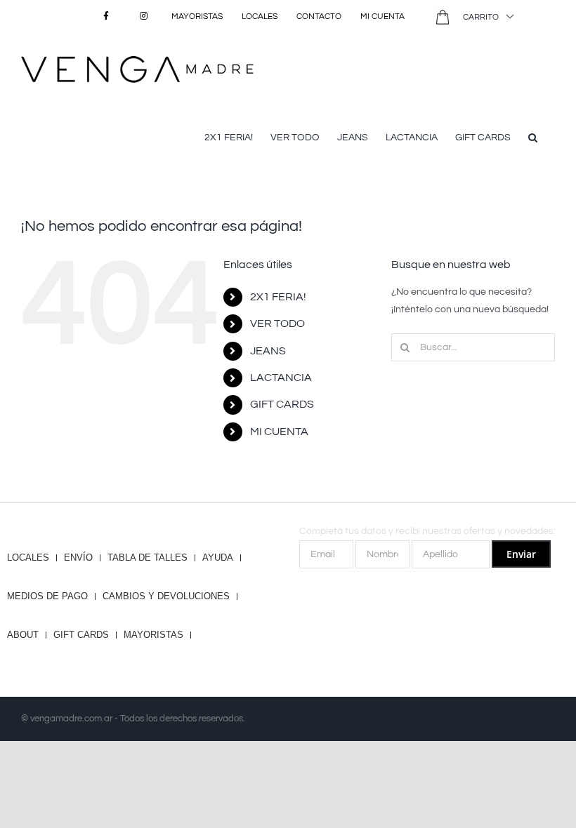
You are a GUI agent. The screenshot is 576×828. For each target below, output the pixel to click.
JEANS (268, 350)
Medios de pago (47, 596)
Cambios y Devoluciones (166, 596)
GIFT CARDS (282, 404)
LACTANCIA (281, 377)
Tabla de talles (147, 557)
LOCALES (28, 557)
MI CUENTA (279, 431)
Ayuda (217, 557)
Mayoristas (153, 635)
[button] (532, 136)
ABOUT (23, 635)
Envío (78, 557)
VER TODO (277, 323)
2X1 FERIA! (278, 296)
